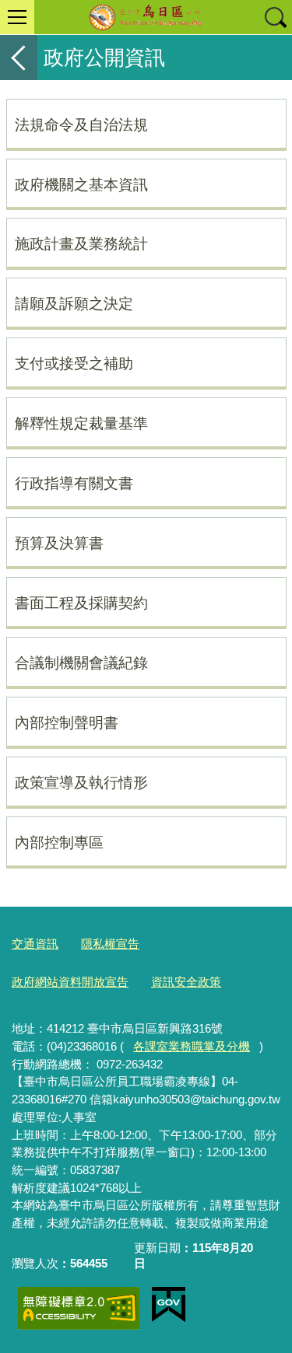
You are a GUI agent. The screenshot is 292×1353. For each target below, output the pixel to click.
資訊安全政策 (186, 981)
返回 (18, 57)
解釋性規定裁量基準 (81, 423)
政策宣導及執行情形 (81, 782)
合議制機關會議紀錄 (81, 662)
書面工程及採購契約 (81, 602)
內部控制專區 (59, 842)
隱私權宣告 (110, 943)
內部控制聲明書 (66, 722)
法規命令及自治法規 (81, 124)
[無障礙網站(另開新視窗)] (78, 1308)
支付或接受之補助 (74, 363)
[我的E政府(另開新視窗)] (168, 1305)
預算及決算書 (59, 542)
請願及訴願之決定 (74, 303)
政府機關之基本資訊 (81, 184)
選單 (17, 17)
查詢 (275, 17)
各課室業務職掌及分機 (191, 1046)
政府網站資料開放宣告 (70, 981)
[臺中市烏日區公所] (146, 17)
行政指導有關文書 (74, 482)
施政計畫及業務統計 (81, 243)
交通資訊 (35, 943)
